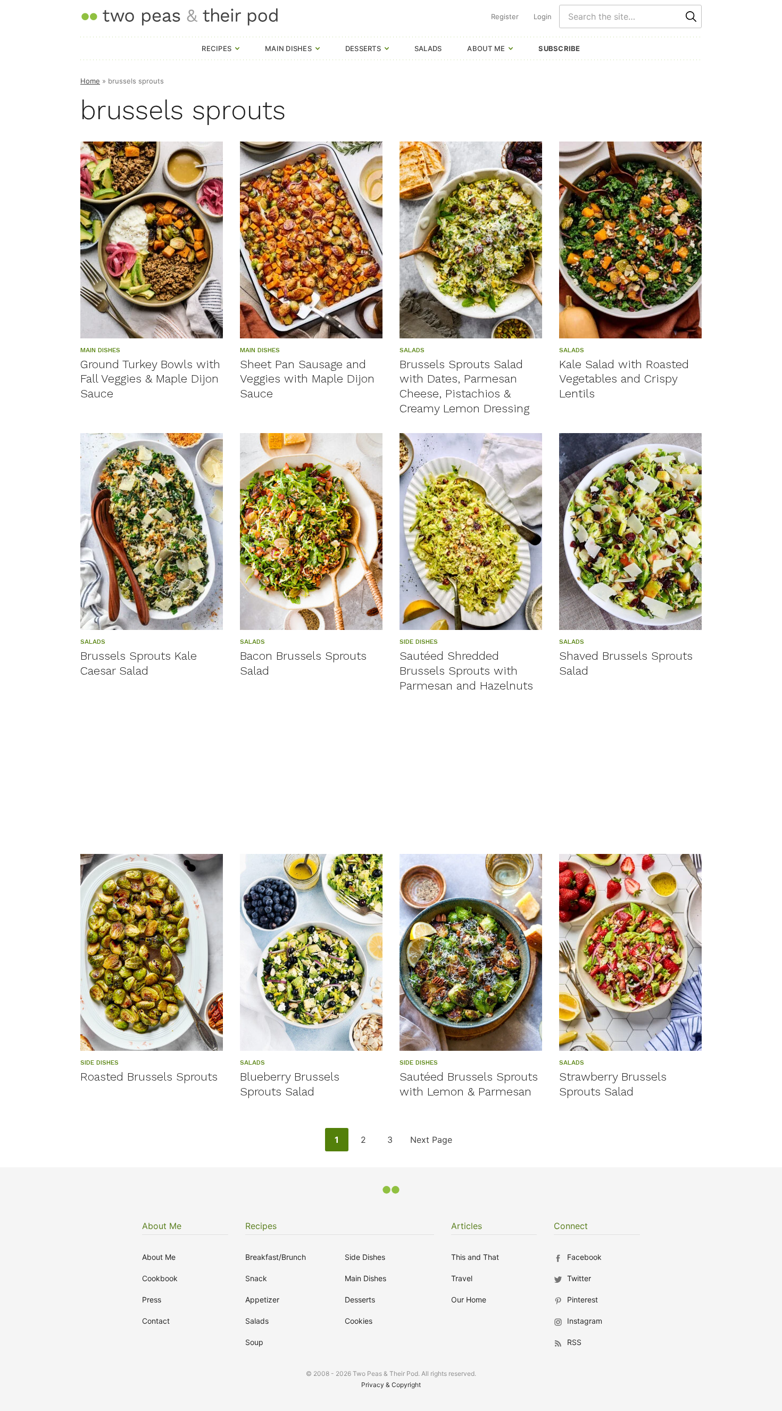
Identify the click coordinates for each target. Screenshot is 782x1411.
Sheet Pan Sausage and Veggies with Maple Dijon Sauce (307, 379)
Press (151, 1299)
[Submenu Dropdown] (237, 48)
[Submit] (691, 16)
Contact (156, 1320)
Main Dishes (288, 48)
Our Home (468, 1299)
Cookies (358, 1320)
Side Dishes (365, 1256)
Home (90, 81)
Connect (571, 1226)
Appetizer (262, 1299)
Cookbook (160, 1278)
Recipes (216, 48)
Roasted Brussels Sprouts (149, 1076)
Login (543, 16)
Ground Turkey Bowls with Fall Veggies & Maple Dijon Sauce (150, 379)
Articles (466, 1226)
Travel (461, 1278)
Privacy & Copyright (391, 1385)
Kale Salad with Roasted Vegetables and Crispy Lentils (624, 379)
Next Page (431, 1142)
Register (505, 16)
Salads (428, 48)
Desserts (363, 48)
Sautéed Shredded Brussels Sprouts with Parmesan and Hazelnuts (466, 670)
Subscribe (559, 48)
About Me (486, 48)
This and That (475, 1256)
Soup (254, 1342)
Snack (256, 1278)
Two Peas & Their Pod (179, 16)
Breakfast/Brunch (275, 1256)
